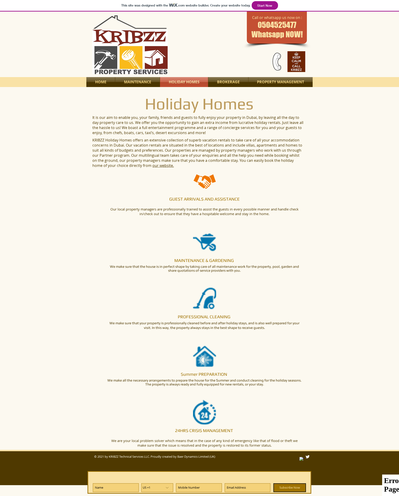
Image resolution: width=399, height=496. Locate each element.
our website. (163, 165)
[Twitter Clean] (307, 456)
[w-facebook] (301, 459)
